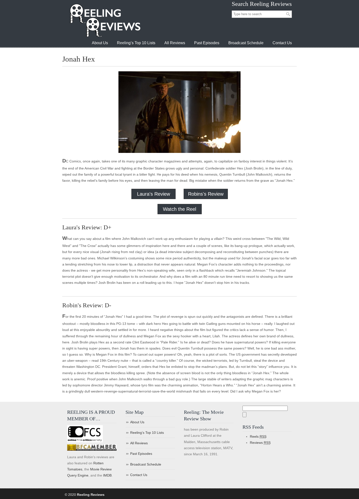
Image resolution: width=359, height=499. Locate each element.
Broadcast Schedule (145, 464)
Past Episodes (141, 454)
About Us (137, 422)
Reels (258, 436)
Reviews (260, 443)
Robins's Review (205, 194)
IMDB (107, 475)
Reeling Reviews (104, 20)
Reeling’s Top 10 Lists (147, 433)
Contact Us (138, 475)
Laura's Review (153, 194)
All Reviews (139, 443)
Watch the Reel (179, 209)
